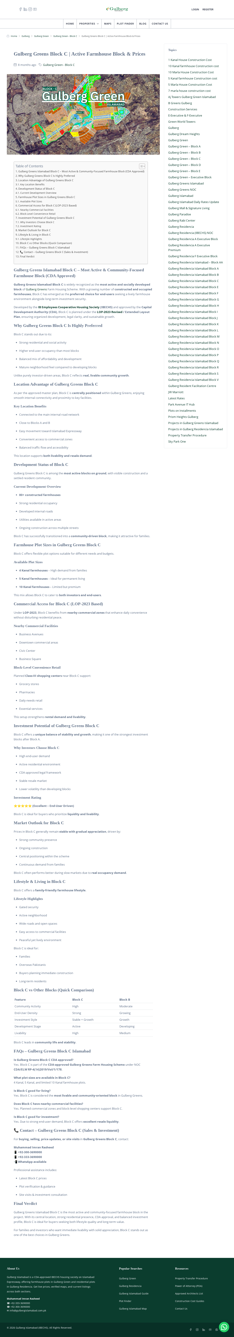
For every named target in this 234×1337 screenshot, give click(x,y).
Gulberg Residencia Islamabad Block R (193, 367)
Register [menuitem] (207, 9)
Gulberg (26, 36)
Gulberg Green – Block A (184, 146)
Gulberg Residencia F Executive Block (193, 256)
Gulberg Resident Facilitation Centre (192, 386)
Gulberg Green (41, 36)
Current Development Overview (38, 192)
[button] (224, 1327)
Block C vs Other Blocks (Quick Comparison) (46, 243)
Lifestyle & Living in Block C (34, 234)
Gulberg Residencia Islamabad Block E (193, 287)
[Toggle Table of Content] (140, 166)
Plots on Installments (182, 411)
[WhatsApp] (217, 1329)
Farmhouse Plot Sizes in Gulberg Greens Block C (46, 197)
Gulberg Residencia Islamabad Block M (193, 336)
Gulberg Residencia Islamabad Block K (193, 324)
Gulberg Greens (36, 289)
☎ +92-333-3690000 (18, 1303)
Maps (108, 23)
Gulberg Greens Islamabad (186, 183)
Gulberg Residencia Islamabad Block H (193, 306)
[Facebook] (191, 1329)
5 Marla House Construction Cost (190, 84)
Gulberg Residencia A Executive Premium (189, 247)
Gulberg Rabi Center (181, 220)
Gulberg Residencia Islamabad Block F (193, 293)
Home (70, 23)
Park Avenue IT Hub (181, 404)
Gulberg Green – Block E (184, 171)
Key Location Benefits (32, 184)
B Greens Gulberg (180, 103)
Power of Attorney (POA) (188, 1286)
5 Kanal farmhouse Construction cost (192, 78)
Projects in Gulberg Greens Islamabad (193, 423)
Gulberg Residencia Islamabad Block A (193, 268)
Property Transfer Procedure (187, 435)
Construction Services (182, 109)
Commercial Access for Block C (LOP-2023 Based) (47, 205)
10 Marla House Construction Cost (191, 72)
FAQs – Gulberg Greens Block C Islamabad (45, 247)
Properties (87, 23)
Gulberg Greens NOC (182, 190)
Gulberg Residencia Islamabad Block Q (193, 361)
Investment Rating (30, 226)
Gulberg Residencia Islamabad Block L (193, 330)
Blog (142, 23)
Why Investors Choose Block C (37, 222)
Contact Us (160, 23)
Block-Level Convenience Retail (38, 213)
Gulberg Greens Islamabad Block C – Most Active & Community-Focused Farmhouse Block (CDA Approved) (81, 171)
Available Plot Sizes (31, 201)
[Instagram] (198, 1329)
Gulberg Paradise (179, 214)
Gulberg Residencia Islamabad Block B (193, 275)
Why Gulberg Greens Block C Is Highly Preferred (46, 175)
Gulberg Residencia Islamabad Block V (193, 380)
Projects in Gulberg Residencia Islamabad (195, 429)
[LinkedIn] (204, 1329)
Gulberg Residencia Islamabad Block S (193, 373)
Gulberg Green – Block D (184, 165)
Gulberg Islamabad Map (133, 1308)
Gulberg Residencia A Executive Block (193, 239)
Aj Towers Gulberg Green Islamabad (192, 97)
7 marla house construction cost (189, 91)
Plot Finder (125, 23)
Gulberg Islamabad (180, 196)
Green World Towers (181, 122)
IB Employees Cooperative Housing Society (69, 307)
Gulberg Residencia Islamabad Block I (193, 312)
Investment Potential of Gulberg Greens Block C (46, 217)
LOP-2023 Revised (109, 312)
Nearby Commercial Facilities (37, 209)
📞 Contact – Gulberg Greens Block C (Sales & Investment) (54, 252)
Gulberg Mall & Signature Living (189, 208)
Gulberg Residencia (181, 227)
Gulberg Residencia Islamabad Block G (193, 299)
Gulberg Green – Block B (184, 152)
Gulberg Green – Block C (184, 159)
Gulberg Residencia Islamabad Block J (193, 318)
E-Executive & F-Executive (185, 115)
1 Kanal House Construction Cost (190, 60)
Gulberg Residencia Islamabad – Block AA (195, 262)
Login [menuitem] (195, 9)
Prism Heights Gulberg (183, 417)
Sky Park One (177, 441)
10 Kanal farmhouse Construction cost (193, 66)
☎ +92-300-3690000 (18, 1306)
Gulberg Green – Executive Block (190, 177)
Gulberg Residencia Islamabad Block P (193, 355)
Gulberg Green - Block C (65, 36)
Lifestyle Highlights (31, 239)
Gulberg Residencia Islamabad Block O (193, 349)
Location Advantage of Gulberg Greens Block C (45, 180)
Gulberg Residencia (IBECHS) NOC (190, 233)
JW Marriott (175, 392)
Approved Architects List (189, 1293)
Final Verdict (27, 256)
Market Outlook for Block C (34, 230)
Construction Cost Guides (189, 1301)
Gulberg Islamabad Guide (134, 1293)
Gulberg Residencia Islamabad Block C (193, 281)
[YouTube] (211, 1329)
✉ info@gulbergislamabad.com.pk (26, 1310)
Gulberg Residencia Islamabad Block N (193, 343)
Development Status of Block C (36, 188)
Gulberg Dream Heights (184, 134)
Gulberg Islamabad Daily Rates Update (193, 202)
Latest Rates (176, 398)
